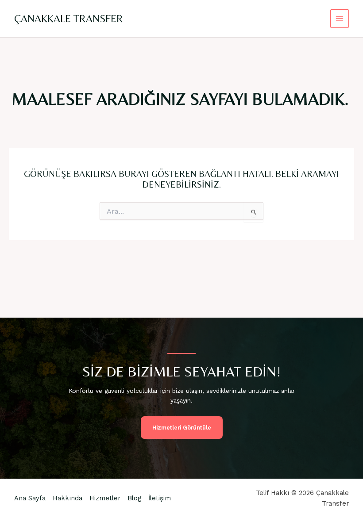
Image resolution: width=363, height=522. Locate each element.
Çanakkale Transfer (68, 18)
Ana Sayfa (30, 498)
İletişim (159, 498)
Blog (134, 498)
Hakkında (67, 498)
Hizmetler (104, 498)
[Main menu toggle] (339, 18)
